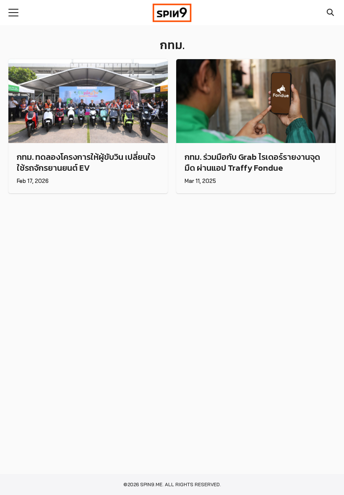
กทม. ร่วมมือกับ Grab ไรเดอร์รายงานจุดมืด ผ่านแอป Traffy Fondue (252, 162)
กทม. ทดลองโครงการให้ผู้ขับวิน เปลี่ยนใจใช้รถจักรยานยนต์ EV (86, 162)
